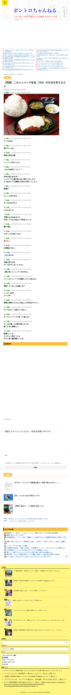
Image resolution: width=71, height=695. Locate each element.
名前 (6, 455)
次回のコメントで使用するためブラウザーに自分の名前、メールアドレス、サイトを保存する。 (34, 463)
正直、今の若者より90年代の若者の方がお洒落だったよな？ (19, 55)
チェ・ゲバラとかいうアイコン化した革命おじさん (50, 63)
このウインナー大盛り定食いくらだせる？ (22, 521)
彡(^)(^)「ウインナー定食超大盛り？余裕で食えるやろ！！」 (37, 483)
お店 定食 (8, 419)
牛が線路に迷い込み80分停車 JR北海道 (48, 53)
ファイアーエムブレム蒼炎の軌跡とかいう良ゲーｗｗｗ (30, 610)
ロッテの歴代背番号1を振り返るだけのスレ (18, 682)
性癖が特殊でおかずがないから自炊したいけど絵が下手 (18, 53)
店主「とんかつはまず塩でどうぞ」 (27, 496)
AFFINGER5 (47, 692)
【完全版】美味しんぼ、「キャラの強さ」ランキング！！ (31, 590)
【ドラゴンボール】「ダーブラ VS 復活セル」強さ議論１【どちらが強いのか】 (30, 679)
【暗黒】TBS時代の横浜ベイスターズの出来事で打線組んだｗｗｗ (34, 581)
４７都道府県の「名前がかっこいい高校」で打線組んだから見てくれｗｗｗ (36, 571)
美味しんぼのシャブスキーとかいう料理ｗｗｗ (27, 600)
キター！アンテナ (8, 660)
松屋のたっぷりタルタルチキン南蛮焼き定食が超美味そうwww (28, 518)
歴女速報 (5, 657)
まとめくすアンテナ (8, 662)
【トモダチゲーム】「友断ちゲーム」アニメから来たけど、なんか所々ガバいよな (38, 620)
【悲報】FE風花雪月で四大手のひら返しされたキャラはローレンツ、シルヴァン (38, 630)
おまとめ (5, 664)
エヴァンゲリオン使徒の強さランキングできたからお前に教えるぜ (26, 670)
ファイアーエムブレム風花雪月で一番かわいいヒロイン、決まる (25, 673)
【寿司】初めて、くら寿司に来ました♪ (29, 506)
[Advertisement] (35, 34)
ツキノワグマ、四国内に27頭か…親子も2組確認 (50, 61)
